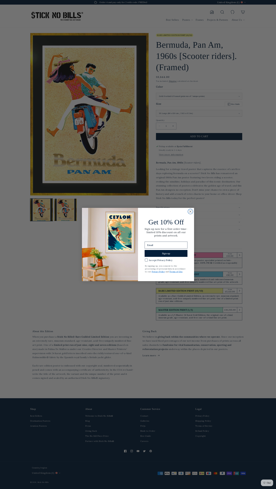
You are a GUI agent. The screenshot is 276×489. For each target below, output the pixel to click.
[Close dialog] (190, 211)
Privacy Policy (158, 271)
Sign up (166, 253)
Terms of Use (176, 271)
